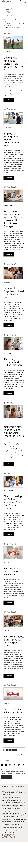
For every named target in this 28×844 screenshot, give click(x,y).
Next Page (21, 754)
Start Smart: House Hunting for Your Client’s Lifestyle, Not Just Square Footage (13, 219)
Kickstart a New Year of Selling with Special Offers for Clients (14, 431)
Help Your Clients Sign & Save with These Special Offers (14, 641)
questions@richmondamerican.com (10, 792)
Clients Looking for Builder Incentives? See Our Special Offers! (13, 502)
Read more (9, 100)
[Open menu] (20, 1)
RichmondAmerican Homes (8, 832)
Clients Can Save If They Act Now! (13, 711)
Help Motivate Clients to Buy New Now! (12, 571)
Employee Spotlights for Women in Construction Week (12, 139)
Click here (4, 819)
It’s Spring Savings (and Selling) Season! (13, 362)
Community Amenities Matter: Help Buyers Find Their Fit (14, 63)
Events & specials (11, 33)
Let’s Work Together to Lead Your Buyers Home (14, 293)
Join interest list (7, 777)
